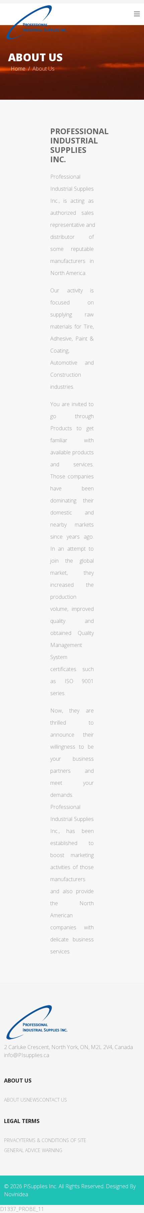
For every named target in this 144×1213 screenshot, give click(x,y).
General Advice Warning (33, 1150)
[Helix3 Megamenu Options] (137, 14)
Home (18, 68)
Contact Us (53, 1100)
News (32, 1100)
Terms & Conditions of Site (53, 1140)
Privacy (12, 1140)
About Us (15, 1100)
